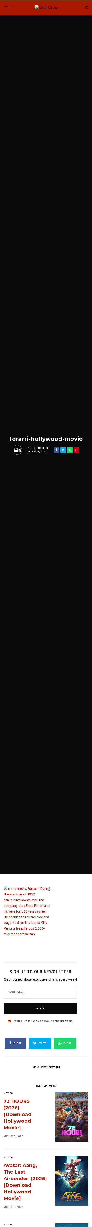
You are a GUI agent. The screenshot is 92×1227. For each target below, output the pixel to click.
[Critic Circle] (46, 8)
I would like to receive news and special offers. (43, 1021)
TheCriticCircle (40, 448)
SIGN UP (40, 1008)
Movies (8, 1093)
